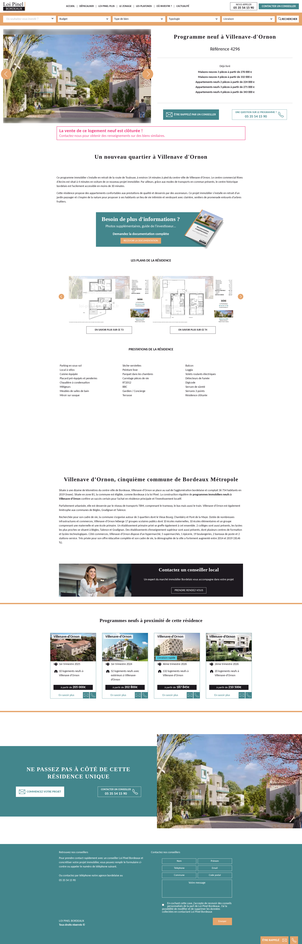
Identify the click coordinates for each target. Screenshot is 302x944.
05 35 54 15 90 (67, 880)
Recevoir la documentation (141, 240)
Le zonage (125, 6)
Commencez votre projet (40, 792)
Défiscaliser (86, 6)
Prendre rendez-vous (189, 590)
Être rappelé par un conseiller (191, 115)
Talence (121, 510)
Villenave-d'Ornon (251, 37)
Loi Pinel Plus (106, 6)
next (147, 74)
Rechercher (287, 19)
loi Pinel (154, 494)
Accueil (70, 6)
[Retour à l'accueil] (14, 6)
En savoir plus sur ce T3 (109, 330)
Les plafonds (144, 6)
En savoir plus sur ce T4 (193, 330)
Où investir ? (164, 6)
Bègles (96, 510)
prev (6, 74)
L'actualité (182, 6)
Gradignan (107, 510)
